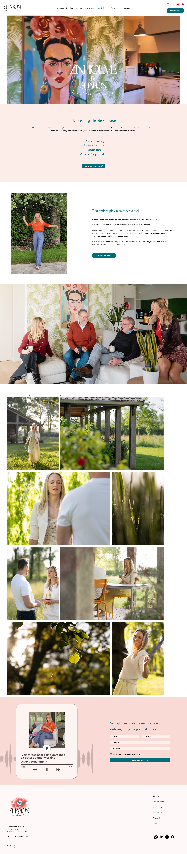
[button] (175, 101)
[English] (182, 4)
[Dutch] (178, 4)
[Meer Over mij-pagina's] (119, 7)
